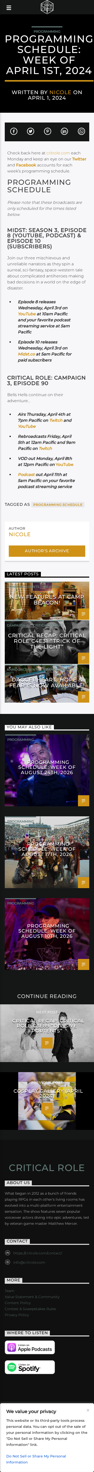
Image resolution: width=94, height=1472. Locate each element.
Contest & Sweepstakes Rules (30, 1309)
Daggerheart (57, 669)
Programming (47, 31)
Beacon (51, 587)
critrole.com (58, 153)
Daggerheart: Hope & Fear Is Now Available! (47, 683)
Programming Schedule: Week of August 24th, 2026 (46, 767)
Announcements (23, 587)
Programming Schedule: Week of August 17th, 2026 (46, 849)
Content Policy (18, 1303)
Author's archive (47, 550)
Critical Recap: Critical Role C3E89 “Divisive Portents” (48, 1026)
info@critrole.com (29, 1262)
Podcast (26, 474)
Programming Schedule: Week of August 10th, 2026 (46, 931)
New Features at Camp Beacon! (47, 600)
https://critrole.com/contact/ (37, 1253)
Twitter (79, 159)
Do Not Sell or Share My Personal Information (36, 1459)
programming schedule (57, 505)
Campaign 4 (18, 625)
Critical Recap (47, 625)
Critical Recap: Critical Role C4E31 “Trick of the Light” (47, 641)
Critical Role (47, 1168)
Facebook (26, 165)
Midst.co (27, 354)
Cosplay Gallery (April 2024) (48, 1093)
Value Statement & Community (32, 1297)
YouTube (27, 314)
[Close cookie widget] (87, 1410)
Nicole (60, 92)
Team (9, 1291)
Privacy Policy (17, 1315)
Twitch (55, 420)
